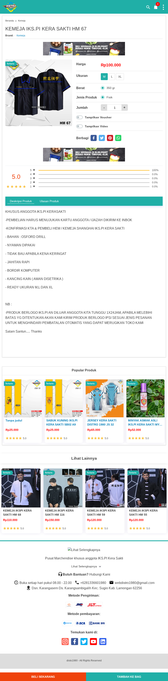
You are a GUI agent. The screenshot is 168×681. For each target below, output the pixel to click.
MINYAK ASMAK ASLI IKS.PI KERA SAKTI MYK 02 (144, 423)
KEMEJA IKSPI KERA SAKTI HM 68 (17, 512)
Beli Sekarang (43, 676)
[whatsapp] (118, 138)
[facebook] (94, 138)
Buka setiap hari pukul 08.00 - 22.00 (45, 583)
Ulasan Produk (49, 201)
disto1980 (72, 660)
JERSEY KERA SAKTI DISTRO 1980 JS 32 (101, 422)
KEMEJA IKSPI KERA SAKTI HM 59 (101, 512)
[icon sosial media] (65, 643)
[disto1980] (12, 7)
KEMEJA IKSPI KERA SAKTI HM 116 (59, 512)
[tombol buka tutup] (156, 8)
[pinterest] (110, 138)
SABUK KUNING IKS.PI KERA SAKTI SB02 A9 (61, 422)
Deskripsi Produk (21, 201)
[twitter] (102, 138)
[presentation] (6, 409)
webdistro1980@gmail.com (134, 583)
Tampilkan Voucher (98, 117)
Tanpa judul (14, 420)
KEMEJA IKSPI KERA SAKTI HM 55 (143, 512)
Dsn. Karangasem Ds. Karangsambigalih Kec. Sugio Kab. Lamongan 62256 (86, 588)
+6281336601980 (92, 583)
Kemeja (21, 35)
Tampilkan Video (96, 126)
